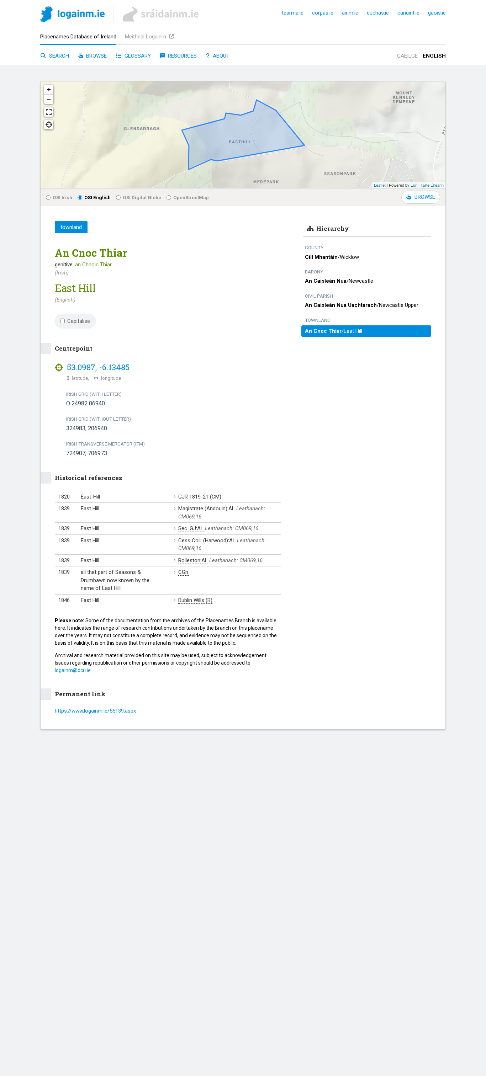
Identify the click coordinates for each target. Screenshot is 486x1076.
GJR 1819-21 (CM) (199, 497)
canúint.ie (408, 13)
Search (58, 56)
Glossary (137, 56)
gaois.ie (437, 13)
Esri (414, 185)
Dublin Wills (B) (195, 600)
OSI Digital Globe (142, 197)
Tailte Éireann (432, 185)
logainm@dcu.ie (73, 670)
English (434, 56)
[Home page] (72, 15)
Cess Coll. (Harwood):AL (207, 540)
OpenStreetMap (191, 197)
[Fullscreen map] (48, 112)
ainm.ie (350, 13)
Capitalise (78, 321)
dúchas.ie (378, 13)
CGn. (183, 572)
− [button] (49, 99)
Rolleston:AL (193, 560)
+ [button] (49, 89)
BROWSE (424, 197)
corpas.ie (322, 13)
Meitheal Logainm (146, 36)
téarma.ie (292, 13)
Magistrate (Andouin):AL (206, 508)
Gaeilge (407, 56)
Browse (96, 56)
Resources (182, 56)
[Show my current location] (48, 124)
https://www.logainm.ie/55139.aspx (95, 711)
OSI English (97, 197)
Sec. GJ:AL (191, 528)
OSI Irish (62, 197)
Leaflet (380, 185)
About (220, 56)
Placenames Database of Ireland (78, 36)
